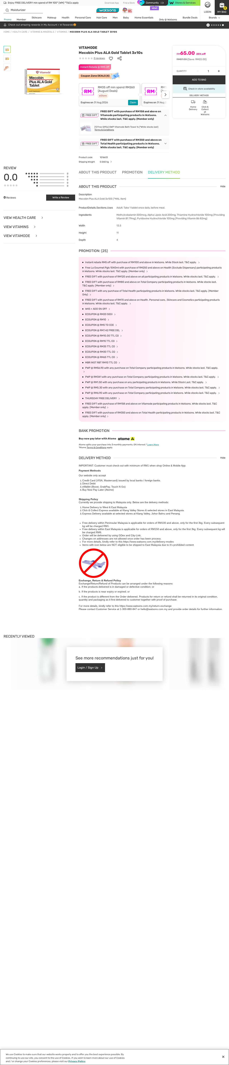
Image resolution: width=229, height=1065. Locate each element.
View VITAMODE (17, 236)
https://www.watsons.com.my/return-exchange (146, 605)
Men (115, 17)
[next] (165, 94)
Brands (213, 17)
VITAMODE (88, 47)
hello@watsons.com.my (154, 609)
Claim (133, 102)
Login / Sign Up (87, 667)
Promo (7, 19)
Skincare (37, 17)
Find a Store (129, 3)
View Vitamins (16, 227)
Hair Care (101, 17)
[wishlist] (111, 58)
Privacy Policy (76, 1061)
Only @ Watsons (168, 19)
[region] (114, 1057)
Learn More (153, 444)
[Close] (223, 1057)
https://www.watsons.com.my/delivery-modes (148, 541)
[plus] (218, 71)
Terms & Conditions (104, 130)
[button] (222, 7)
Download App (112, 3)
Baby (126, 17)
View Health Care (20, 218)
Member (21, 19)
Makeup (51, 17)
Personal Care (83, 17)
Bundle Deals (190, 17)
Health (65, 17)
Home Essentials (144, 17)
